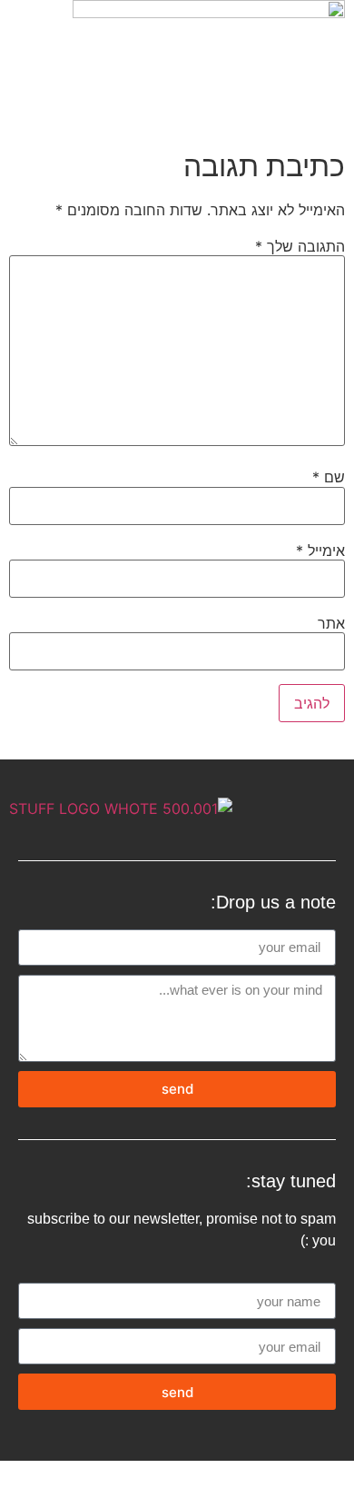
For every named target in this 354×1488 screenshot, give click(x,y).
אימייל (320, 550)
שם (328, 477)
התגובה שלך (300, 246)
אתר (331, 623)
